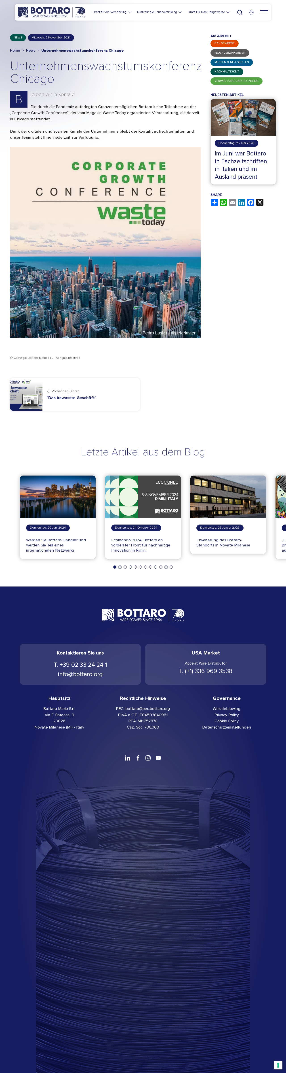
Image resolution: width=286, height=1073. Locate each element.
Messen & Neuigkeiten (231, 62)
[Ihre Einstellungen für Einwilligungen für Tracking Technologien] (278, 1065)
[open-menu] (264, 12)
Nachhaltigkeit (226, 72)
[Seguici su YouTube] (158, 758)
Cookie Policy (227, 720)
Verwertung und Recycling (236, 81)
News (18, 37)
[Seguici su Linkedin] (127, 758)
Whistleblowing (226, 708)
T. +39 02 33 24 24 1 (80, 664)
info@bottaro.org (80, 674)
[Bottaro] (51, 12)
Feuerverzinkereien (229, 53)
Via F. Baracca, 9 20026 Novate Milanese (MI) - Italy (59, 721)
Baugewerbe (224, 43)
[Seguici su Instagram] (148, 758)
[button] (251, 12)
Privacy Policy (226, 714)
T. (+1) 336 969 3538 (205, 671)
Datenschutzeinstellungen (226, 727)
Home (15, 50)
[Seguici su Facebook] (138, 758)
